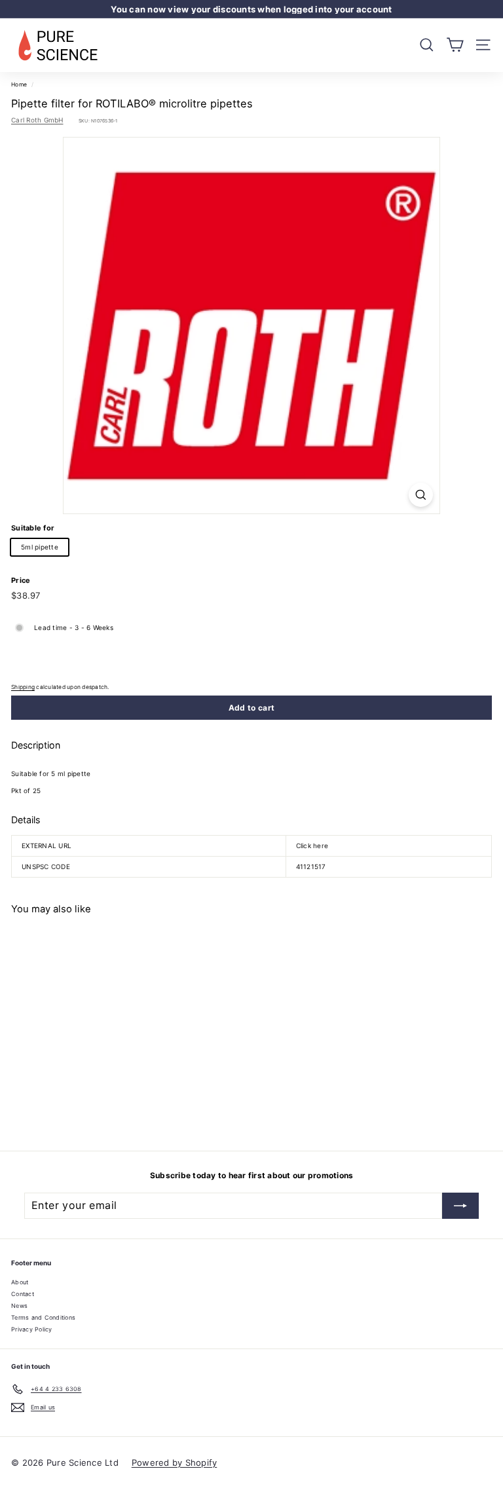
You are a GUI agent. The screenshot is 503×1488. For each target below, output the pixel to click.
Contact (22, 1293)
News (19, 1305)
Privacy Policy (31, 1329)
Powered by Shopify (174, 1462)
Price (20, 580)
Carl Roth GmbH (37, 120)
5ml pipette (39, 547)
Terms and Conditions (43, 1317)
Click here (312, 845)
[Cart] (454, 45)
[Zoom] (421, 495)
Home (19, 84)
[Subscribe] (460, 1206)
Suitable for (32, 528)
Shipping (23, 687)
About (19, 1282)
